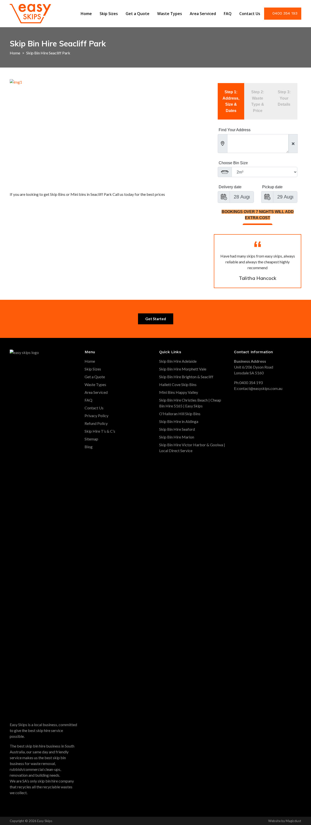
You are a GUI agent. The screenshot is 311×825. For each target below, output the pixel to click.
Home (86, 13)
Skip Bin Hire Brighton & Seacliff (186, 376)
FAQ (228, 13)
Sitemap (91, 439)
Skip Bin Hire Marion (176, 437)
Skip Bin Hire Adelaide (178, 361)
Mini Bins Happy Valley (178, 392)
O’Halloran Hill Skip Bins (179, 413)
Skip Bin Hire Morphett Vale (182, 369)
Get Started (155, 319)
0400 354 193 (284, 13)
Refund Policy (96, 423)
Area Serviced (203, 13)
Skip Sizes (109, 13)
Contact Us (249, 13)
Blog (89, 446)
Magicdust (293, 821)
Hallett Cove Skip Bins (178, 384)
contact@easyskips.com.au (259, 388)
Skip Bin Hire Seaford (177, 429)
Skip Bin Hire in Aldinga (178, 421)
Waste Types (169, 13)
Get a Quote (137, 13)
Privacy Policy (96, 415)
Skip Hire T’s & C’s (100, 431)
